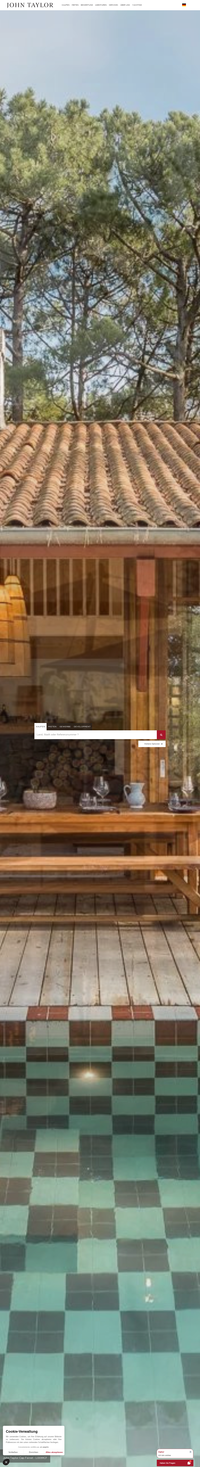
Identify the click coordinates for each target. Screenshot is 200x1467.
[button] (6, 1462)
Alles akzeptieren (54, 1452)
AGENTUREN (101, 5)
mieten (52, 727)
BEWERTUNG (87, 5)
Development (82, 727)
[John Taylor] (29, 5)
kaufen (40, 727)
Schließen (13, 1452)
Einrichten (33, 1452)
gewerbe (65, 727)
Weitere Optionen (152, 744)
